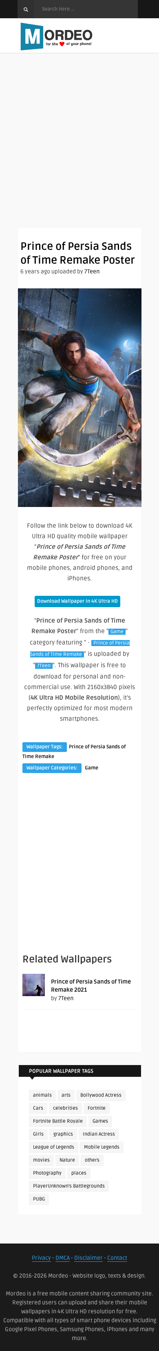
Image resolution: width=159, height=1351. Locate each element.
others (92, 1160)
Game (117, 632)
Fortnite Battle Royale (58, 1121)
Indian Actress (99, 1134)
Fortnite (97, 1108)
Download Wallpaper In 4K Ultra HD (77, 601)
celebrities (65, 1108)
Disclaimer (88, 1257)
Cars (38, 1108)
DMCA (62, 1257)
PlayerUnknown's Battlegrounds (69, 1186)
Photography (47, 1173)
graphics (63, 1134)
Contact (117, 1257)
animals (42, 1095)
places (78, 1173)
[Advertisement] (79, 148)
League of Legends (53, 1147)
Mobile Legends (101, 1147)
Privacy (41, 1257)
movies (41, 1160)
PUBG (39, 1199)
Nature (67, 1160)
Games (100, 1121)
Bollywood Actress (100, 1095)
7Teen (91, 271)
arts (66, 1095)
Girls (38, 1134)
